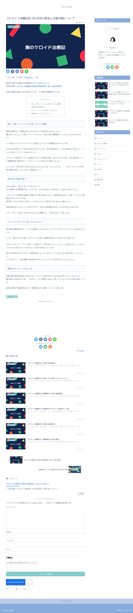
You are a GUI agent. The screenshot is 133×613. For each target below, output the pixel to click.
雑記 (98, 185)
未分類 (99, 169)
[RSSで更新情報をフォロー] (50, 347)
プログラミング (102, 159)
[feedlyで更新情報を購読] (45, 347)
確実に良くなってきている (41, 113)
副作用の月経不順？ (39, 107)
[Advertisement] (45, 317)
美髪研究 (100, 180)
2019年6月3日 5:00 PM (12, 486)
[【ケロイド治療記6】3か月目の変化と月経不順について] (17, 71)
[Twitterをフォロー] (41, 347)
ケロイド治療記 (12, 296)
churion (112, 48)
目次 (42, 99)
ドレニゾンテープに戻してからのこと (45, 110)
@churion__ (28, 77)
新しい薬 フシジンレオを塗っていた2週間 (46, 104)
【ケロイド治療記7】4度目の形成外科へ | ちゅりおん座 (26, 484)
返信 (81, 493)
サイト (8, 549)
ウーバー (100, 138)
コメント (10, 507)
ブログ (99, 154)
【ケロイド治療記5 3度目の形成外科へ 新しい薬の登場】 (39, 86)
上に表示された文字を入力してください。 (23, 563)
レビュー (100, 164)
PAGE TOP (67, 601)
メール (10, 541)
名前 (9, 532)
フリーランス (101, 149)
